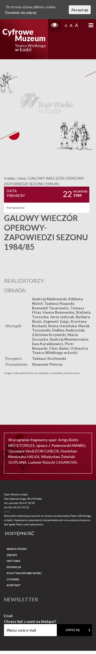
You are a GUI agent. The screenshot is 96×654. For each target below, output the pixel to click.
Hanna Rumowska (58, 312)
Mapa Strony (17, 548)
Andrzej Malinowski (49, 299)
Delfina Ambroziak (68, 330)
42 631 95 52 (21, 507)
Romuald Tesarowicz (50, 308)
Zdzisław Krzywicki (49, 334)
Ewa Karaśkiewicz (47, 343)
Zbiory (12, 555)
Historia (13, 560)
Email (30, 615)
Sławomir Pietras (47, 364)
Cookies (13, 579)
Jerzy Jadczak (62, 316)
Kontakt (14, 585)
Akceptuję (79, 9)
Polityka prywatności (24, 573)
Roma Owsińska (62, 326)
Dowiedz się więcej (20, 12)
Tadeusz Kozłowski (49, 358)
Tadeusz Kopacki (59, 303)
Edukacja (14, 567)
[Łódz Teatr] (24, 39)
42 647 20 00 (27, 503)
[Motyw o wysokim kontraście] (54, 25)
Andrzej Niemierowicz (69, 339)
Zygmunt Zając (56, 321)
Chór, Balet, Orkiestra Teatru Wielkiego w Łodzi (60, 350)
